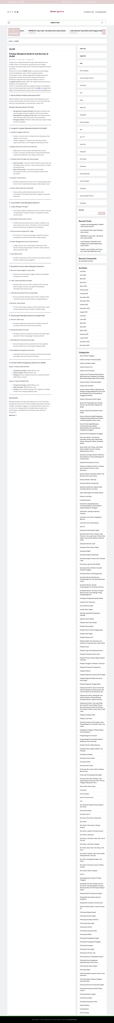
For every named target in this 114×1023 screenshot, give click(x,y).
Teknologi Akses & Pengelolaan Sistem (91, 956)
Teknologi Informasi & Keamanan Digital (92, 985)
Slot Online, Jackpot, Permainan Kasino (91, 831)
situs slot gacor (84, 122)
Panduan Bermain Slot (86, 637)
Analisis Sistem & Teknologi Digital (90, 382)
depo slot (83, 107)
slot (81, 93)
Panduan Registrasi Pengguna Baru (90, 684)
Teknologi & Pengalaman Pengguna (90, 942)
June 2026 (83, 275)
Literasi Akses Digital (86, 609)
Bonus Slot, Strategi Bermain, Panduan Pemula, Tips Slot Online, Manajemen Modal (91, 405)
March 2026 (83, 286)
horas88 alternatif (85, 500)
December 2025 (84, 297)
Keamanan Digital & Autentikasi (89, 555)
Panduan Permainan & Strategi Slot (90, 667)
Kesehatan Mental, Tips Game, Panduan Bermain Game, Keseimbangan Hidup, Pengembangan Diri (91, 593)
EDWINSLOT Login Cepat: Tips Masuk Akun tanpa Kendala (26, 31)
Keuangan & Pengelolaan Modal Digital (91, 598)
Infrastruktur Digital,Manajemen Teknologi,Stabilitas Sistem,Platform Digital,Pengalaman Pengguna (91, 506)
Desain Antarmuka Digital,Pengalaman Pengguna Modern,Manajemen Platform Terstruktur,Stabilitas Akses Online (91, 418)
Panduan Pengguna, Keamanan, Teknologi (92, 663)
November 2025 (84, 301)
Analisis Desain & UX (86, 367)
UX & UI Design (84, 1013)
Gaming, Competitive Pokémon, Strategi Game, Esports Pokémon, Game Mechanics (92, 468)
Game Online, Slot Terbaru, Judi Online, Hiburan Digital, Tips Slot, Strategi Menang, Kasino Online (91, 449)
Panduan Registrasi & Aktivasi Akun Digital (92, 675)
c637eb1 (13, 59)
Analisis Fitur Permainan (87, 371)
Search (81, 210)
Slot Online (83, 821)
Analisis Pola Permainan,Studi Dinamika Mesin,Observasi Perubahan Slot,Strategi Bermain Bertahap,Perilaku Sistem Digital (92, 376)
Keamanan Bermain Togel (87, 544)
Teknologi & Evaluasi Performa (89, 919)
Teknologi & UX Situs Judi (87, 953)
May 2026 (83, 279)
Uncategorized (84, 1009)
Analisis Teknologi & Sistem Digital (90, 399)
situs (81, 100)
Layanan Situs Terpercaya (87, 602)
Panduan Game (84, 647)
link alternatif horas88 (86, 606)
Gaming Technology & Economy (89, 462)
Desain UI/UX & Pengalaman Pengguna (91, 434)
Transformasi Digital (86, 998)
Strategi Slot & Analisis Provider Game (91, 903)
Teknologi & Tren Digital (87, 949)
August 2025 (83, 312)
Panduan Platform (85, 671)
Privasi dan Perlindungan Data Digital (91, 775)
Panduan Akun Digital (86, 634)
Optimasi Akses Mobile (87, 619)
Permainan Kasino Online (87, 758)
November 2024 (84, 345)
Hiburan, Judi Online (86, 496)
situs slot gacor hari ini (87, 78)
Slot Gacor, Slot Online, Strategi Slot (90, 818)
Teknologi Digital (85, 970)
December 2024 (84, 341)
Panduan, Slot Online (86, 718)
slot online (83, 159)
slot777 (82, 874)
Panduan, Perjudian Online (87, 715)
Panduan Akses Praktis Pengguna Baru (91, 630)
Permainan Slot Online (86, 765)
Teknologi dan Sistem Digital (88, 966)
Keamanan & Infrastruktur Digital (89, 530)
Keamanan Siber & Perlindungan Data (91, 573)
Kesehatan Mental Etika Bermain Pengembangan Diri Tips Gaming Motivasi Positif (92, 579)
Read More (12, 415)
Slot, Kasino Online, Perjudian (88, 870)
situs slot (83, 144)
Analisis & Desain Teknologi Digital (90, 359)
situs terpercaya (85, 174)
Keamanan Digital (85, 551)
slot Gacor (83, 85)
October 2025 (84, 304)
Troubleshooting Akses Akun (88, 1001)
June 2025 (83, 319)
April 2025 (83, 327)
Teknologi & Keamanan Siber (88, 931)
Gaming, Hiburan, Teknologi (88, 479)
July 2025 (83, 316)
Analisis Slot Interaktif (86, 386)
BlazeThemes (73, 1019)
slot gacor (83, 115)
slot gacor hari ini (85, 814)
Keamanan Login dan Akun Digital (90, 564)
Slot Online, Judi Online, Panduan (89, 844)
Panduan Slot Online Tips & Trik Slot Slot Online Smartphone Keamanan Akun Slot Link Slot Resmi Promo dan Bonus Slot (92, 690)
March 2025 (83, 330)
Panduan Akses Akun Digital (88, 622)
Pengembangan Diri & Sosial (88, 735)
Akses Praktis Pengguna (87, 356)
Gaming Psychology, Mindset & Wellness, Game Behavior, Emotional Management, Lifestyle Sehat (92, 457)
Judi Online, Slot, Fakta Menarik (89, 523)
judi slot (82, 526)
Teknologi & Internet (86, 927)
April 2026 (83, 282)
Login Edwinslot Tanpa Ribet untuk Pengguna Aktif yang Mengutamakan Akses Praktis (70, 2)
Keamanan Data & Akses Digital (89, 547)
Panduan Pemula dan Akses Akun (90, 654)
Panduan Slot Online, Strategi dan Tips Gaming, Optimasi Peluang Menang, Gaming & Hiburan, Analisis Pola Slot (91, 697)
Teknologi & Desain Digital (88, 916)
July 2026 (83, 271)
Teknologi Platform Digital (88, 994)
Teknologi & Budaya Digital (88, 912)
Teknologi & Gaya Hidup (87, 923)
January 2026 (84, 293)
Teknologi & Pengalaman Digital (89, 938)
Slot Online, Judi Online (87, 835)
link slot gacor (84, 71)
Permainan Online (85, 762)
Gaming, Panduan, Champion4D (89, 483)
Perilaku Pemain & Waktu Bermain (90, 745)
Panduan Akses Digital (86, 626)
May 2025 (83, 323)
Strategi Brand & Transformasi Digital (91, 893)
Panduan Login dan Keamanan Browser (91, 650)
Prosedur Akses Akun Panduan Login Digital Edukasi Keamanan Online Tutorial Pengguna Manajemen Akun (92, 780)
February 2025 (84, 334)
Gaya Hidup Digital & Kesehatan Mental (91, 493)
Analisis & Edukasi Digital (87, 363)
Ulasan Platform (85, 1005)
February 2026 (84, 290)
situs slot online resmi (86, 797)
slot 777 (82, 137)
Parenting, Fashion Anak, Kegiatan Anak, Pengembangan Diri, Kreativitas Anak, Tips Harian (92, 724)
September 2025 (85, 308)
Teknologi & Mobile (85, 934)
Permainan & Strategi (86, 754)
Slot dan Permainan (86, 810)
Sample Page (55, 22)
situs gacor (83, 790)
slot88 (38, 88)
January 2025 (84, 338)
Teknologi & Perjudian (86, 945)
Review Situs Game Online (87, 786)
